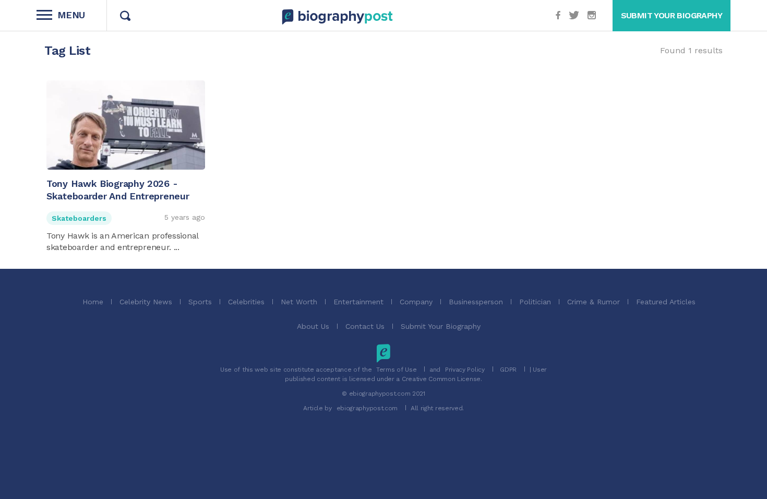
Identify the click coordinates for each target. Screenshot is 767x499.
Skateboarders (79, 218)
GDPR (508, 369)
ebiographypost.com (367, 408)
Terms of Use (396, 369)
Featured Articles (666, 302)
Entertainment (358, 302)
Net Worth (299, 302)
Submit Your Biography (441, 326)
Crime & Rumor (593, 302)
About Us (313, 326)
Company (416, 302)
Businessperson (476, 302)
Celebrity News (145, 302)
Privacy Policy (465, 369)
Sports (200, 302)
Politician (535, 302)
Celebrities (246, 302)
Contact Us (365, 326)
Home (92, 302)
